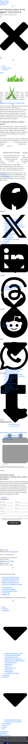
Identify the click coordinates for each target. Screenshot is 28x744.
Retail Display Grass (10, 234)
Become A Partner (7, 289)
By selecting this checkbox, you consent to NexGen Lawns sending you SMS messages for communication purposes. (15, 519)
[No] (7, 743)
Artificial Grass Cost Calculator (13, 288)
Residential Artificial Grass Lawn (14, 219)
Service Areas (6, 241)
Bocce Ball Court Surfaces (12, 239)
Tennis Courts (9, 236)
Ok (5, 743)
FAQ (3, 729)
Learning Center (6, 723)
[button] (14, 307)
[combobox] (9, 15)
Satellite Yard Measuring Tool (13, 286)
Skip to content (4, 1)
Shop (3, 173)
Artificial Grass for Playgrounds (13, 225)
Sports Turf (8, 232)
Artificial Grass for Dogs (11, 223)
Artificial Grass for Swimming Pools (15, 227)
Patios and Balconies (10, 228)
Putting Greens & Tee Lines (12, 221)
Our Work (5, 175)
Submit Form (14, 523)
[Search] (0, 58)
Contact (4, 727)
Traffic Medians (9, 237)
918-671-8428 (10, 561)
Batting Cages (9, 230)
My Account (5, 725)
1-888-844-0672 (4, 3)
